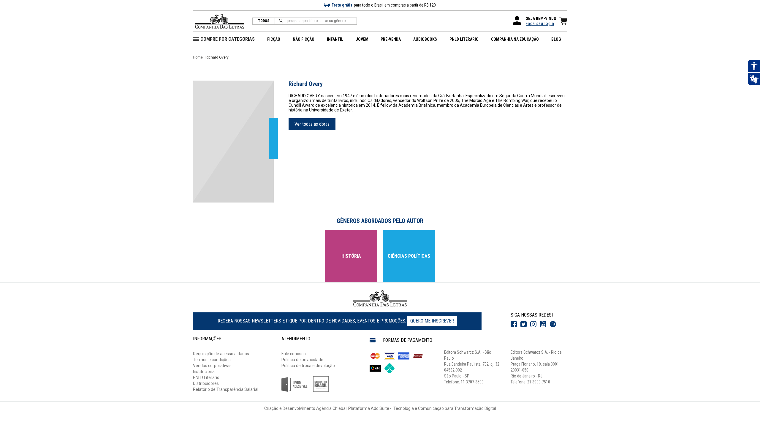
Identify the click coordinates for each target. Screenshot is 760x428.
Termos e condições (212, 359)
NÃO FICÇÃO (303, 39)
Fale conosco (293, 353)
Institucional (204, 371)
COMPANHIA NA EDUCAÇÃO (515, 39)
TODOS (263, 21)
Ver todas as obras (312, 124)
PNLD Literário (206, 377)
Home (198, 57)
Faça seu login (540, 23)
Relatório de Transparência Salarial (225, 389)
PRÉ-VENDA (391, 39)
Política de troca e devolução (308, 365)
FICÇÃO (273, 39)
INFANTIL (335, 39)
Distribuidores (206, 383)
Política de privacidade (302, 359)
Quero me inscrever (432, 321)
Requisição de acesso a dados (221, 353)
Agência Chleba (331, 408)
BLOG (556, 39)
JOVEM (362, 39)
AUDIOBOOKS (425, 39)
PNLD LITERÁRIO (464, 39)
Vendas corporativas (212, 365)
